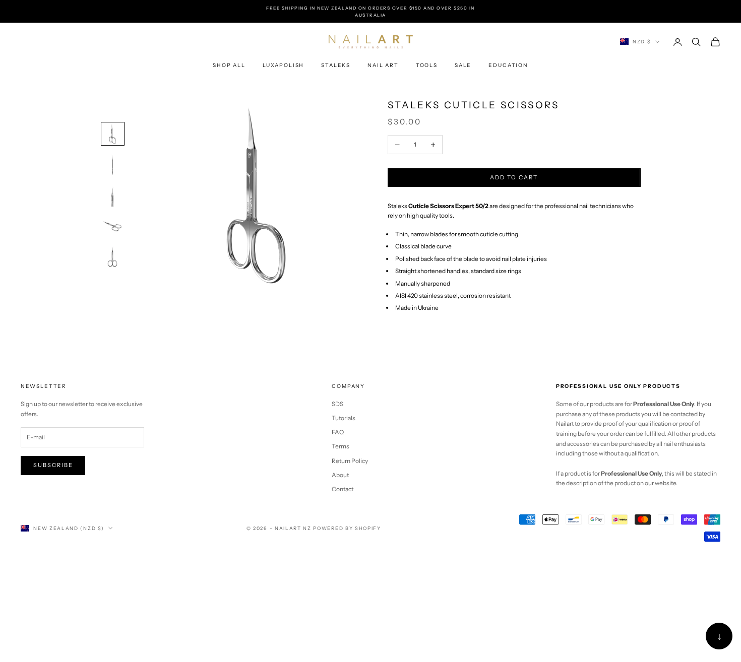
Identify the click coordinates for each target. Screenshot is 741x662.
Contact (342, 489)
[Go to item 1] (113, 134)
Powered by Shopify (347, 528)
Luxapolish (283, 65)
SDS (337, 404)
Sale (463, 65)
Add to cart (514, 177)
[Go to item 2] (113, 165)
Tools (427, 65)
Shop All (229, 65)
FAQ (338, 432)
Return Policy (350, 461)
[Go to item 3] (113, 195)
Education (508, 65)
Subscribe (53, 465)
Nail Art (383, 65)
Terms (340, 446)
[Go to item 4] (113, 226)
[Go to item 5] (113, 257)
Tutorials (343, 418)
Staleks (335, 65)
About (340, 475)
